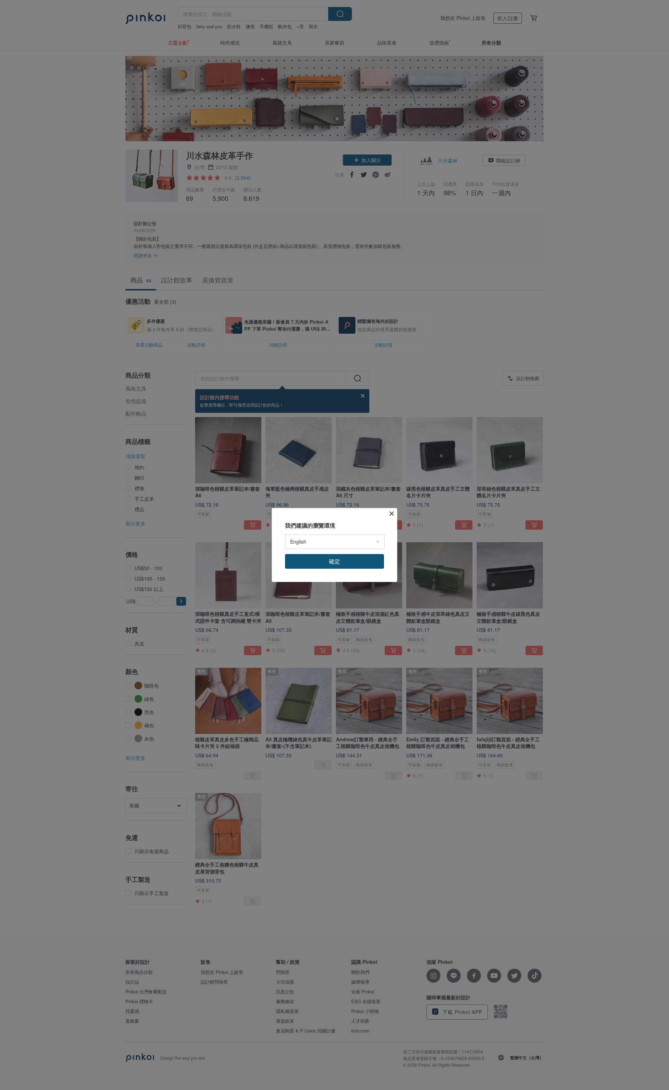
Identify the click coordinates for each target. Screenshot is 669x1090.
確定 (334, 561)
